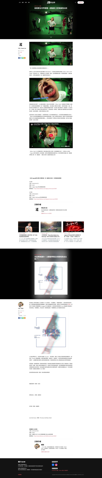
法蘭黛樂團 (20, 315)
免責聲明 (19, 474)
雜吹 (29, 2)
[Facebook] (19, 58)
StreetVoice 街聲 (55, 470)
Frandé (25, 315)
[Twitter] (21, 58)
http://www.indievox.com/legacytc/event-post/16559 (46, 199)
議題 (23, 2)
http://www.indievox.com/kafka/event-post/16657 (45, 436)
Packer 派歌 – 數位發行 (63, 470)
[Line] (23, 58)
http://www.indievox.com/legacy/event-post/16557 (45, 188)
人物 (19, 2)
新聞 (26, 2)
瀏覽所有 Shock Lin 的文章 (46, 213)
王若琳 (20, 55)
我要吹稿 (81, 2)
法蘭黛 (69, 304)
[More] (25, 58)
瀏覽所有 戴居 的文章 (45, 451)
